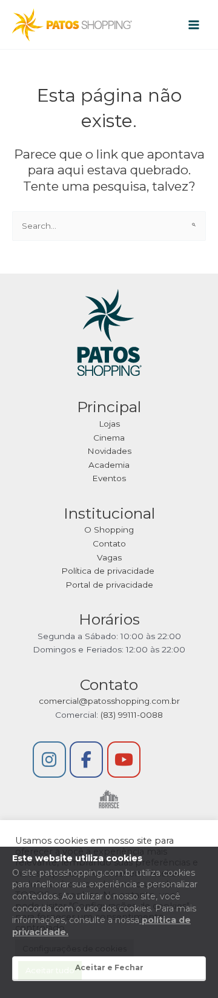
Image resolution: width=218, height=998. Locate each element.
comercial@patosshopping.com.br (109, 701)
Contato (109, 543)
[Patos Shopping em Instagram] (49, 759)
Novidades (109, 451)
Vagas (109, 557)
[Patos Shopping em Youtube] (123, 759)
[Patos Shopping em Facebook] (86, 759)
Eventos (109, 478)
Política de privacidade (109, 571)
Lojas (109, 423)
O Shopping (109, 529)
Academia (109, 465)
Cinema (109, 437)
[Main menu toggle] (194, 24)
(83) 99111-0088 (132, 715)
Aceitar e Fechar (109, 967)
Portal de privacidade (109, 584)
